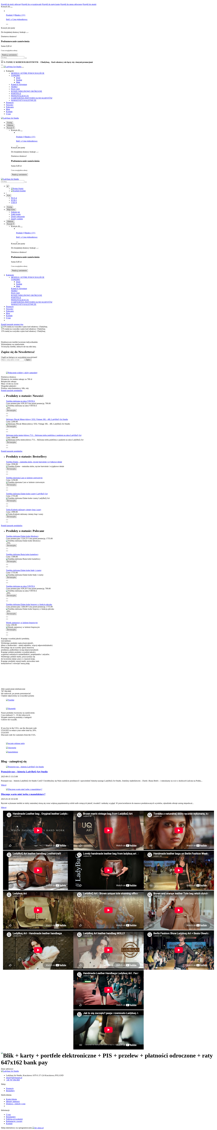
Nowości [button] (24, 395)
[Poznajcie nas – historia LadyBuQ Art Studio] (25, 767)
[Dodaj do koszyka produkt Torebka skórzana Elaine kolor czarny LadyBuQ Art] (7, 503)
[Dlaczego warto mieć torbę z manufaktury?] (24, 789)
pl (7, 186)
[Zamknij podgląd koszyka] (11, 7)
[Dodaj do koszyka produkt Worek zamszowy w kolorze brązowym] (7, 632)
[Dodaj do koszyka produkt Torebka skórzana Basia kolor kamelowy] (7, 564)
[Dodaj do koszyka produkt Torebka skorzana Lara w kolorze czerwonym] (7, 487)
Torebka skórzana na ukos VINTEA (20, 401)
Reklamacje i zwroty (14, 1121)
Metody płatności (13, 1101)
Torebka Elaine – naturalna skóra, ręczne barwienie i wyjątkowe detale (34, 462)
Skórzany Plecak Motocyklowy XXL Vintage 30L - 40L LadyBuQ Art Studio (37, 419)
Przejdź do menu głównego (71, 4)
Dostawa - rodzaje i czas (15, 1104)
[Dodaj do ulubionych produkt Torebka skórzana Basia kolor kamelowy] (7, 566)
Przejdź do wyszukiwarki (31, 4)
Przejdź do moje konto (51, 4)
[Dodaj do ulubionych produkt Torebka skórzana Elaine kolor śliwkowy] (7, 550)
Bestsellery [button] (26, 456)
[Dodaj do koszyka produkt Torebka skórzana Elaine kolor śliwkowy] (7, 548)
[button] (10, 71)
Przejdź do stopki (89, 4)
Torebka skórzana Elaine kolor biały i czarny (23, 570)
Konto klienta (11, 1099)
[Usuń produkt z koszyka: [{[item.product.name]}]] (7, 24)
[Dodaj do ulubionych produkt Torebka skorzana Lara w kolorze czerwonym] (7, 490)
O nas (8, 1114)
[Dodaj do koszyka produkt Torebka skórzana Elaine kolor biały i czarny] (7, 580)
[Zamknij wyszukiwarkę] (2, 60)
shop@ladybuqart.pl (14, 1078)
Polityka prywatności (14, 1119)
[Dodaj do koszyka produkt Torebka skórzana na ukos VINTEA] (7, 413)
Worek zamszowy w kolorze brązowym (22, 623)
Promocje (10, 1088)
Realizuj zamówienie (9, 55)
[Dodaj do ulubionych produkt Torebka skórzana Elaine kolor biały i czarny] (7, 582)
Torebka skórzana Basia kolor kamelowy (22, 554)
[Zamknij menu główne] (23, 67)
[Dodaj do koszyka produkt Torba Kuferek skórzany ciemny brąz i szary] (7, 519)
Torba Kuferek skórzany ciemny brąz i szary (23, 510)
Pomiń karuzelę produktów (11, 390)
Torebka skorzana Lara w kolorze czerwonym (24, 478)
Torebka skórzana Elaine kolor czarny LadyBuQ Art (27, 494)
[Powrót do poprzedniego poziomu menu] (2, 67)
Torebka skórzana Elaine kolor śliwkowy (22, 536)
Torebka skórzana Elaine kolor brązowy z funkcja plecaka (29, 604)
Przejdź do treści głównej (11, 4)
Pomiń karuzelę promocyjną (12, 324)
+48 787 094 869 (13, 1080)
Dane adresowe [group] (7, 1069)
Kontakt (9, 1123)
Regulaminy (11, 1117)
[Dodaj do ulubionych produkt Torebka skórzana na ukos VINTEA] (7, 415)
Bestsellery (10, 1091)
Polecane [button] (25, 531)
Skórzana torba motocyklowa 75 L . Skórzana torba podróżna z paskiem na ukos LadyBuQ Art (43, 435)
